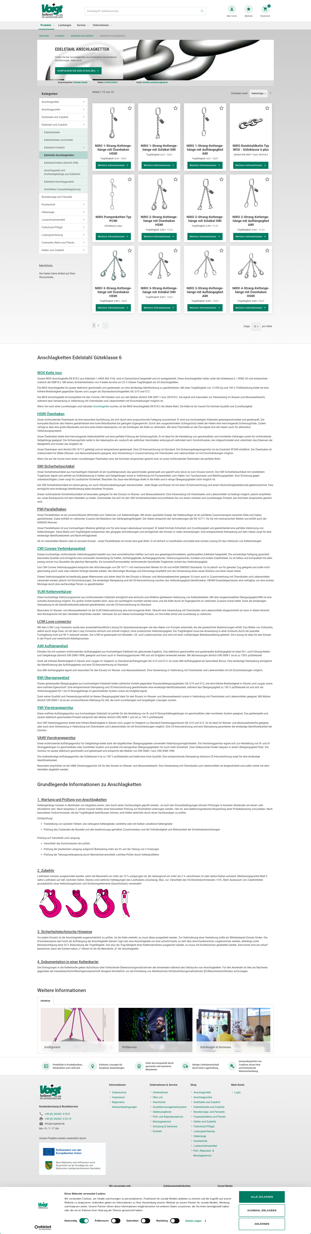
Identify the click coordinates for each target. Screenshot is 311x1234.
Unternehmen (160, 1092)
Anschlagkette (101, 406)
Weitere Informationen (111, 165)
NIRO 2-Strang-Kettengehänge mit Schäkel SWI (205, 219)
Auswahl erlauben (261, 1210)
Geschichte (159, 1102)
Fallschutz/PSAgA (52, 227)
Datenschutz (119, 1092)
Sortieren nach (239, 93)
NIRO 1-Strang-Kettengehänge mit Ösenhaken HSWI (113, 149)
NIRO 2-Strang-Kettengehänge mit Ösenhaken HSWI (159, 221)
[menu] (155, 25)
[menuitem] (46, 25)
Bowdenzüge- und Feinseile (209, 1111)
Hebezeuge (48, 212)
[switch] (115, 1221)
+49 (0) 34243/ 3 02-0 (57, 1114)
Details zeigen (193, 1220)
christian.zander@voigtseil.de (155, 82)
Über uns (158, 1097)
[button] (129, 108)
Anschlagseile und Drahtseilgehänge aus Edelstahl (62, 172)
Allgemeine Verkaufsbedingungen (124, 1105)
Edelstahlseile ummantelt (58, 139)
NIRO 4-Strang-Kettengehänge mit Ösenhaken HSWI (250, 292)
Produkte (60, 35)
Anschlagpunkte (51, 109)
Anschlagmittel (50, 101)
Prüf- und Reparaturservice (168, 1116)
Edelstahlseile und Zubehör (209, 1107)
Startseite (44, 35)
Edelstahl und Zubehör (82, 35)
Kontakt (157, 1131)
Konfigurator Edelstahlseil (76, 70)
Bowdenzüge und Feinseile (57, 196)
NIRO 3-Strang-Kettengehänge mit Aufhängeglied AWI (205, 292)
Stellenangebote (162, 1111)
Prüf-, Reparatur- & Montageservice (203, 1153)
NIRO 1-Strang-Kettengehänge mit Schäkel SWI (159, 148)
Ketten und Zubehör (53, 250)
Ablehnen (261, 1224)
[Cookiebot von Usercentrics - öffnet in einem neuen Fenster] (43, 1227)
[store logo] (52, 11)
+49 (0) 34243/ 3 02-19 (58, 1118)
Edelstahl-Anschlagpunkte (59, 181)
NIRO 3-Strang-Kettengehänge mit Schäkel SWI (159, 290)
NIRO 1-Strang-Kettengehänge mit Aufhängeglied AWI (205, 149)
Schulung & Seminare (165, 1126)
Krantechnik (48, 204)
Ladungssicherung (52, 235)
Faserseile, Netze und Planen (58, 242)
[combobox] (145, 11)
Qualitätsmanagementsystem (170, 1107)
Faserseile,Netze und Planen (210, 1116)
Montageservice (162, 1121)
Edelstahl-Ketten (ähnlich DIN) (61, 162)
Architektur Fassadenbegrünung (62, 189)
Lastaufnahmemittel (53, 219)
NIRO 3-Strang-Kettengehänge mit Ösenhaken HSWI (113, 292)
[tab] (45, 1001)
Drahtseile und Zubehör (55, 117)
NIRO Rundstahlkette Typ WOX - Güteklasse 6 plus (251, 148)
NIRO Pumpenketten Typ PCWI (113, 219)
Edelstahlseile (52, 132)
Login (237, 1092)
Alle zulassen (262, 1196)
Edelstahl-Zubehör (54, 147)
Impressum (118, 1097)
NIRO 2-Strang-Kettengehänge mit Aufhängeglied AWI (250, 221)
